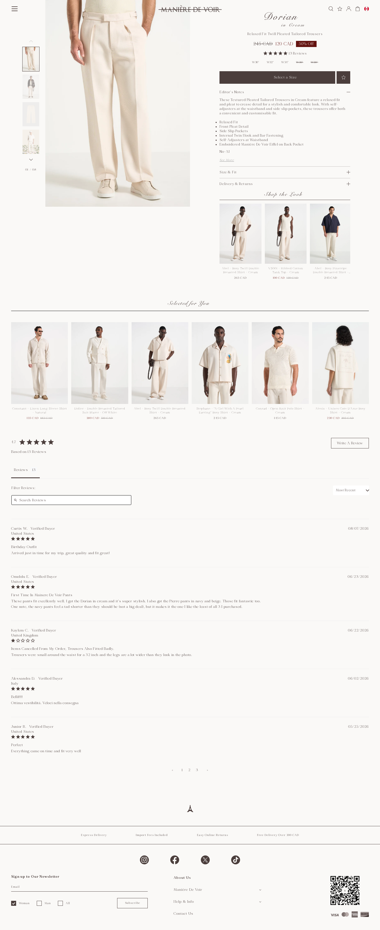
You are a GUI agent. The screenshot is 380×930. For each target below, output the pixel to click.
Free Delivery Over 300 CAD (278, 835)
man (48, 903)
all (68, 903)
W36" (299, 62)
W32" (270, 62)
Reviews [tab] (21, 470)
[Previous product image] (31, 41)
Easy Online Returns (212, 835)
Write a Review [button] (350, 443)
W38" (314, 62)
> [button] (207, 770)
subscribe (132, 903)
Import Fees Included (152, 835)
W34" (285, 62)
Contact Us (183, 913)
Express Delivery (94, 835)
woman (24, 903)
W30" (255, 62)
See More (226, 160)
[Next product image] (31, 159)
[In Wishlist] (343, 77)
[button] (31, 59)
